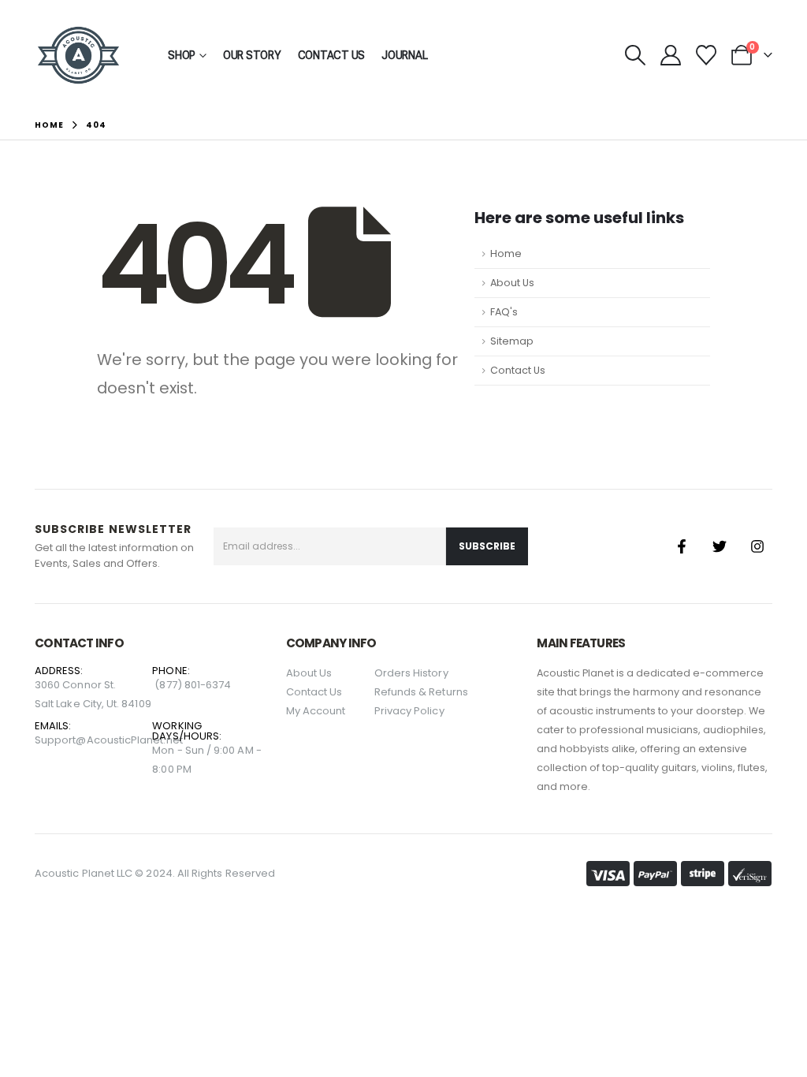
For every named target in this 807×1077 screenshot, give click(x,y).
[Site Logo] (78, 55)
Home (506, 253)
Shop (181, 55)
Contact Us (332, 55)
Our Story (252, 55)
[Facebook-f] (681, 546)
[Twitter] (719, 546)
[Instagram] (757, 546)
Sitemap (512, 341)
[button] (635, 55)
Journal (404, 55)
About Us (512, 282)
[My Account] (670, 55)
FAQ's (504, 312)
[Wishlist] (706, 55)
